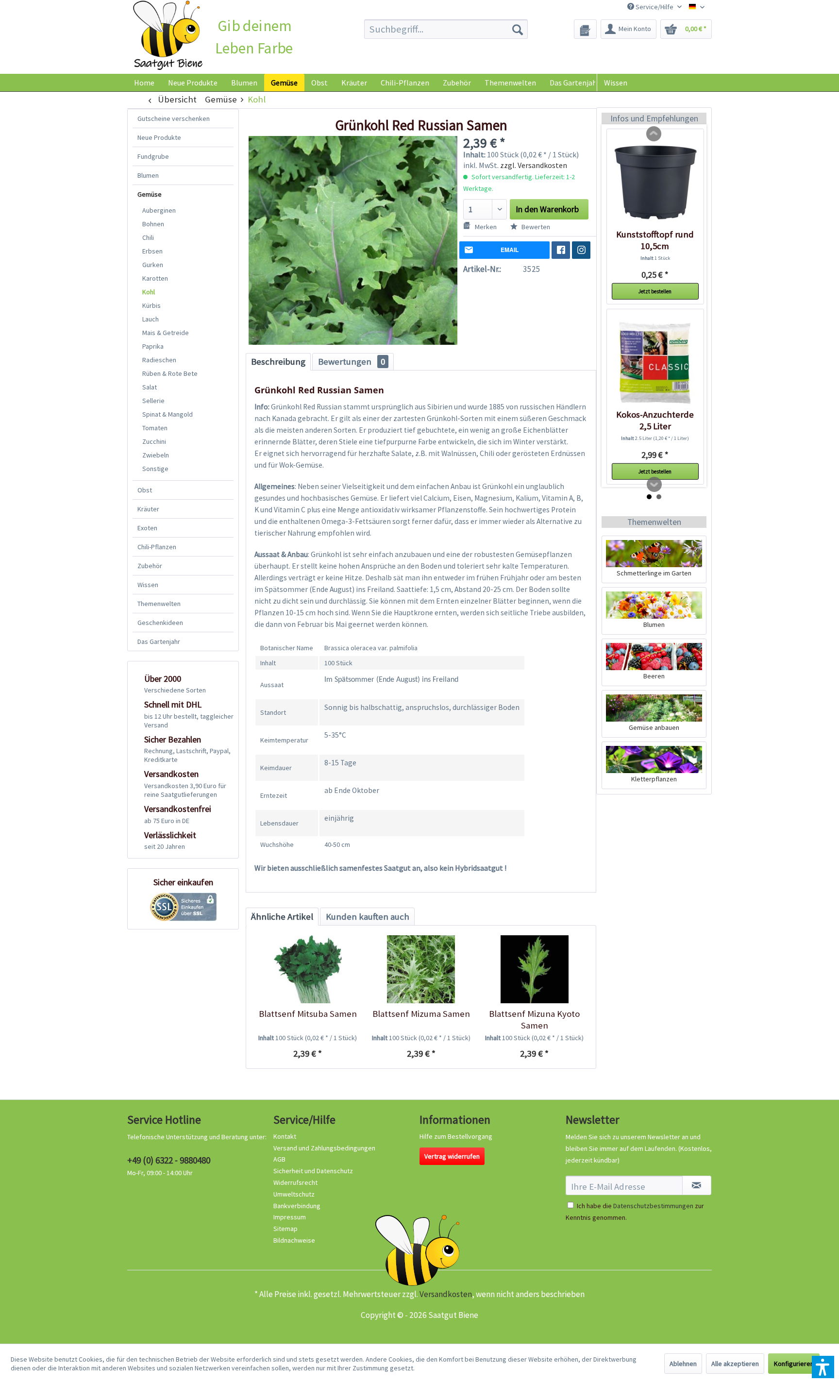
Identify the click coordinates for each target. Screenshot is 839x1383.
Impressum (289, 1217)
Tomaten (155, 427)
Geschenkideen (160, 622)
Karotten (155, 278)
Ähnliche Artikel (282, 916)
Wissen (615, 82)
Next (654, 484)
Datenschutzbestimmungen (653, 1205)
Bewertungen (351, 361)
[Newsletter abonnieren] (696, 1185)
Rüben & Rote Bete (170, 373)
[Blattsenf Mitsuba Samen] (307, 969)
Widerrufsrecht (295, 1182)
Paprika (153, 346)
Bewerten (535, 226)
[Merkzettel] (585, 29)
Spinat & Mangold (167, 414)
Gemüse (149, 194)
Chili (148, 237)
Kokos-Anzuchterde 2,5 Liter (655, 420)
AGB (279, 1159)
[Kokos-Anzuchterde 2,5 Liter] (655, 362)
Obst (144, 490)
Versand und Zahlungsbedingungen (324, 1148)
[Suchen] (517, 29)
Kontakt (284, 1136)
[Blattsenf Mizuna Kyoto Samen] (534, 969)
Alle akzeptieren (735, 1363)
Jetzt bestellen (654, 291)
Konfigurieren (794, 1363)
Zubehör (149, 565)
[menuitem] (446, 29)
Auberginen (159, 210)
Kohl (148, 291)
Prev (654, 134)
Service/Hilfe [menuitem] (654, 6)
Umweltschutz (294, 1194)
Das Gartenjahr (158, 641)
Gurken (152, 264)
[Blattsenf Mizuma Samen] (420, 969)
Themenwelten (159, 603)
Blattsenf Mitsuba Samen (308, 1013)
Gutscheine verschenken (173, 118)
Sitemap (285, 1228)
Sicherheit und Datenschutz (313, 1170)
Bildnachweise (294, 1240)
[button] (823, 1367)
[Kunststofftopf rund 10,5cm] (655, 182)
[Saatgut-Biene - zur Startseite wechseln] (167, 35)
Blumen (148, 175)
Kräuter (148, 509)
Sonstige (155, 468)
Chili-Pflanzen (156, 546)
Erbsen (152, 251)
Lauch (150, 319)
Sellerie (153, 400)
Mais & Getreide (165, 332)
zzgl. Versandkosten (533, 165)
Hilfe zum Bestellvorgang (456, 1136)
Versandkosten (446, 1294)
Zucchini (154, 441)
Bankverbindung (296, 1205)
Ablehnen (683, 1363)
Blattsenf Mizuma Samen (421, 1013)
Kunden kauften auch (367, 916)
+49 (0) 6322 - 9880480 (168, 1160)
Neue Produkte (159, 137)
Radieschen (159, 359)
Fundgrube (153, 156)
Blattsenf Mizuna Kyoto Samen (534, 1019)
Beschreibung (278, 361)
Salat (149, 387)
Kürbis (151, 305)
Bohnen (153, 223)
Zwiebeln (155, 455)
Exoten (147, 527)
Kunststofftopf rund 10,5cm (655, 240)
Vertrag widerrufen (452, 1156)
